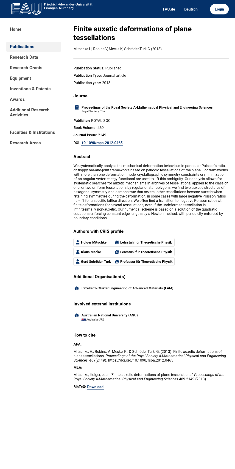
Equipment (20, 78)
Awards (17, 99)
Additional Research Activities (30, 112)
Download (95, 387)
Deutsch (191, 9)
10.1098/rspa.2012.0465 (102, 143)
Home (15, 29)
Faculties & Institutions (32, 132)
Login (219, 9)
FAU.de (169, 9)
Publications (22, 46)
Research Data (24, 57)
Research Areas (25, 142)
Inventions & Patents (30, 88)
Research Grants (26, 67)
